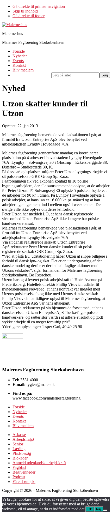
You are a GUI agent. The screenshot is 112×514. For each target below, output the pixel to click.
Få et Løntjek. (24, 481)
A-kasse (19, 434)
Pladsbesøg (22, 453)
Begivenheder (24, 472)
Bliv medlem (23, 426)
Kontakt (19, 421)
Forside (19, 407)
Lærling (19, 448)
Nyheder (20, 411)
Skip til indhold (25, 11)
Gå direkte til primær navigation (39, 6)
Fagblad (19, 467)
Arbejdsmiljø (23, 439)
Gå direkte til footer (29, 16)
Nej (98, 509)
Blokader (20, 458)
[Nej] (105, 510)
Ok (90, 509)
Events (18, 416)
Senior (18, 444)
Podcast (19, 477)
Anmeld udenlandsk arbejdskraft (39, 463)
